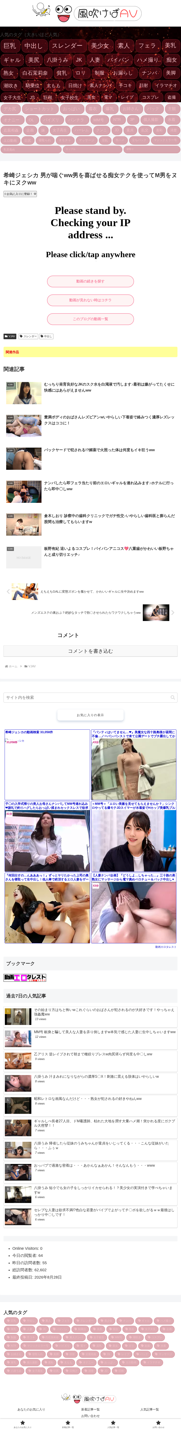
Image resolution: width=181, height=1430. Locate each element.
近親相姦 (11, 130)
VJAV (12, 336)
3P (132, 120)
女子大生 (12, 97)
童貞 (130, 130)
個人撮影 (150, 120)
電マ (108, 97)
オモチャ (65, 140)
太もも (54, 85)
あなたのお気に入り (31, 1409)
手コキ (125, 85)
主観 (172, 108)
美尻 (33, 60)
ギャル (12, 60)
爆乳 (110, 108)
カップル (70, 149)
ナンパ (149, 73)
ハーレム (82, 130)
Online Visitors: (26, 1248)
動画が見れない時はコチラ (90, 300)
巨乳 (10, 45)
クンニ (101, 130)
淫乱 (105, 140)
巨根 (47, 97)
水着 (171, 120)
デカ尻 (10, 108)
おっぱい (71, 108)
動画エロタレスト (166, 946)
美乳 (170, 45)
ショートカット (39, 108)
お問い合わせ (90, 1416)
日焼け (75, 85)
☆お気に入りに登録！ (19, 194)
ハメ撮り (148, 60)
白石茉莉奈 (35, 73)
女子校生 (70, 97)
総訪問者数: (23, 1270)
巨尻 (28, 140)
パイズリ (51, 120)
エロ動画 (10, 140)
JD (117, 130)
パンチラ (76, 120)
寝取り (130, 149)
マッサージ (86, 140)
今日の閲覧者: (25, 1255)
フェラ (147, 45)
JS (32, 97)
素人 (124, 45)
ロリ (81, 73)
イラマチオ (166, 85)
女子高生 (60, 130)
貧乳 (62, 73)
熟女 (9, 73)
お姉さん (131, 108)
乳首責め (9, 149)
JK (79, 60)
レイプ (127, 97)
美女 (91, 97)
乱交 (144, 130)
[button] (173, 697)
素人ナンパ (101, 85)
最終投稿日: (23, 1277)
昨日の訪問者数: (27, 1263)
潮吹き (11, 85)
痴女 (171, 60)
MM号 (98, 120)
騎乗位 (33, 85)
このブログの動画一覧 (90, 319)
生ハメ (120, 140)
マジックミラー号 (165, 140)
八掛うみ (57, 60)
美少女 (100, 45)
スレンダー (67, 45)
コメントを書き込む (90, 651)
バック (153, 108)
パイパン (118, 60)
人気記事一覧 (149, 1409)
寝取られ (45, 140)
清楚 (173, 130)
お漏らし (123, 73)
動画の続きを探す (90, 281)
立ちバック (139, 140)
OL (31, 120)
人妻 (95, 60)
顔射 (143, 85)
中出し (34, 45)
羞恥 (159, 130)
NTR (117, 120)
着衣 (93, 108)
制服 (99, 73)
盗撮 (172, 97)
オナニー (11, 120)
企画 (30, 130)
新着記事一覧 (90, 1409)
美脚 (171, 73)
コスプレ (150, 97)
